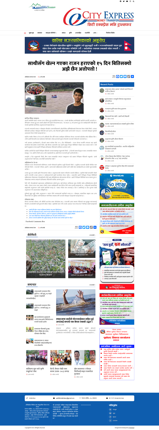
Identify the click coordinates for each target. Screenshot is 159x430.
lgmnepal (131, 428)
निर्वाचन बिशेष (110, 33)
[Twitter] (123, 1)
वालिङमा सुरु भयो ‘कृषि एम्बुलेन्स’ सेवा (35, 370)
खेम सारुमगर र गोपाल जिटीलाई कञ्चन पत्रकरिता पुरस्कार (83, 371)
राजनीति (87, 33)
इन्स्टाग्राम (115, 421)
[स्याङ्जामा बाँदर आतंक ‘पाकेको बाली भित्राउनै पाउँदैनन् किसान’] (45, 258)
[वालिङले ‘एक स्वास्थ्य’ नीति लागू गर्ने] (81, 269)
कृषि (70, 33)
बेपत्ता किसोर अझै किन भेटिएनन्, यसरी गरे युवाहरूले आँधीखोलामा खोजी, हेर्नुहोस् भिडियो (52, 214)
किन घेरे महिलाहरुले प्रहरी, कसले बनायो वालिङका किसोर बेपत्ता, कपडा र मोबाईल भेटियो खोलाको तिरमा (56, 212)
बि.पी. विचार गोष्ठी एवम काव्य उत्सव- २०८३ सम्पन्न (59, 370)
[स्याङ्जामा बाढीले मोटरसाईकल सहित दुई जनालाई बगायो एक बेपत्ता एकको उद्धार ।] (75, 303)
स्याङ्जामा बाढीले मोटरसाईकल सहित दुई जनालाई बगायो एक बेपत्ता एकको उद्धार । (75, 320)
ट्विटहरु (114, 417)
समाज (63, 33)
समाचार (39, 33)
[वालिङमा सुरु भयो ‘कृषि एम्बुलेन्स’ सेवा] (36, 359)
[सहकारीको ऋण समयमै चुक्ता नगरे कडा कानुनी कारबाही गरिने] (81, 248)
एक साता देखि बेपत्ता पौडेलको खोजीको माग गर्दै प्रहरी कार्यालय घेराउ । (47, 216)
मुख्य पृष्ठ (31, 33)
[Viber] (130, 1)
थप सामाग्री (92, 235)
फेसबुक (115, 410)
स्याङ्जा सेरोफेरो (50, 33)
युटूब (114, 413)
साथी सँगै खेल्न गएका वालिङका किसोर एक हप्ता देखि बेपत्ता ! (45, 210)
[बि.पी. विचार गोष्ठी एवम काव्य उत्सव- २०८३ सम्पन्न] (60, 359)
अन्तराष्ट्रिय (78, 33)
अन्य (94, 33)
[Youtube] (127, 1)
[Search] (133, 1)
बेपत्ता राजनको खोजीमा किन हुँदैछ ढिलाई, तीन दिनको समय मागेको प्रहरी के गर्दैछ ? (51, 218)
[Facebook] (120, 1)
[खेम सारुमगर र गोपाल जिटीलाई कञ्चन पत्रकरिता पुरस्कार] (84, 359)
